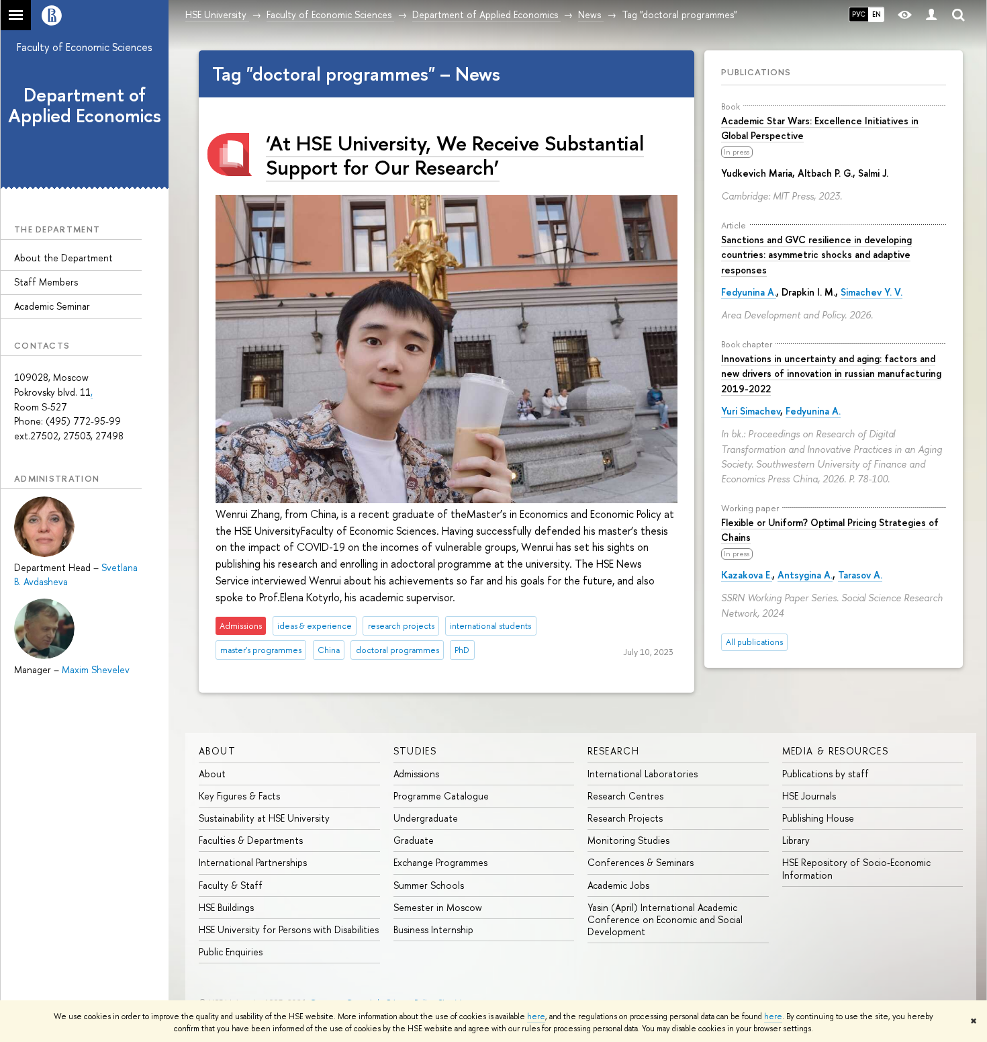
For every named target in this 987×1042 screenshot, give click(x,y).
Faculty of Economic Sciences (84, 47)
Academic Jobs (618, 885)
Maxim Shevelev (96, 669)
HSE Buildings (226, 907)
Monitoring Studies (628, 840)
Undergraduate (425, 818)
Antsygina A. (805, 574)
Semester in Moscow (437, 907)
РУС (858, 14)
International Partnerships (253, 862)
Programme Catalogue (441, 795)
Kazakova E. (746, 574)
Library (796, 840)
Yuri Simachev (750, 410)
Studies (415, 750)
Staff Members (46, 281)
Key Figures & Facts (239, 795)
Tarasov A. (860, 574)
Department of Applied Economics (84, 105)
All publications (754, 642)
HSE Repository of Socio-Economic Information (856, 868)
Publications (756, 72)
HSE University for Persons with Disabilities (289, 929)
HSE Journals (809, 795)
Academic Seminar (52, 306)
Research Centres (625, 795)
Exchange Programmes (440, 862)
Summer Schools (428, 885)
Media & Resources (835, 750)
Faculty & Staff (231, 885)
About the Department (63, 257)
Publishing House (818, 818)
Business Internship (433, 929)
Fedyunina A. (748, 292)
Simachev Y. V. (871, 292)
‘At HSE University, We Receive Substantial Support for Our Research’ (455, 155)
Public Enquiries (231, 951)
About (217, 750)
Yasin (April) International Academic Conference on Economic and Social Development (665, 919)
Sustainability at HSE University (264, 818)
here (536, 1016)
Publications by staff (825, 773)
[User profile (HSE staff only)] (931, 15)
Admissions (416, 773)
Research (613, 750)
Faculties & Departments (251, 840)
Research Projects (625, 818)
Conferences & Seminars (641, 862)
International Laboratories (643, 773)
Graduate (413, 840)
